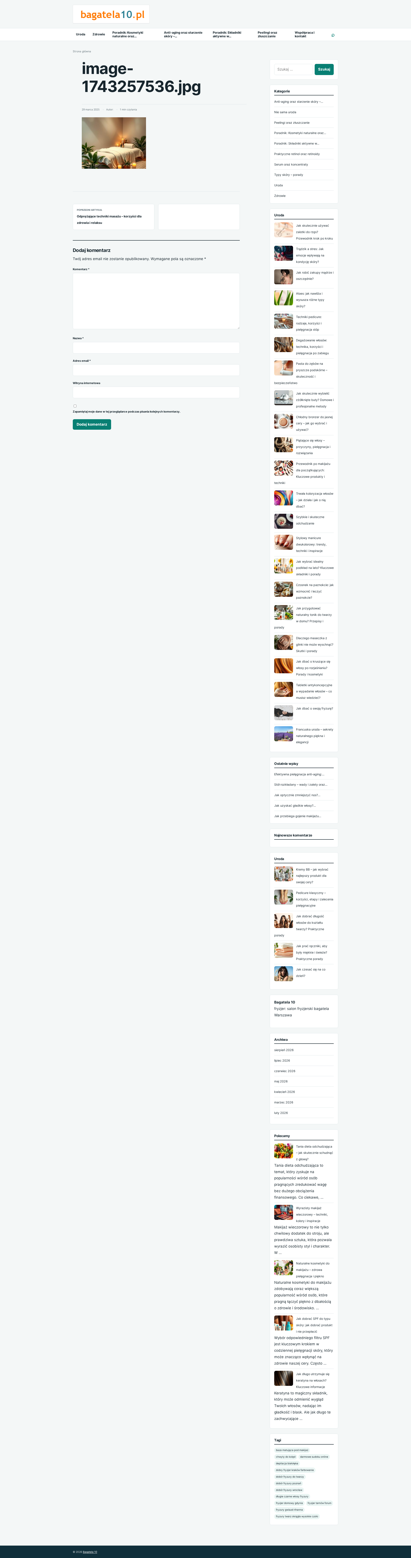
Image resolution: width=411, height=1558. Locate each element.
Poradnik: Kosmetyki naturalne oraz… (127, 34)
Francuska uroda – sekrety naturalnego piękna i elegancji (314, 736)
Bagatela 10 (90, 1551)
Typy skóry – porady (288, 174)
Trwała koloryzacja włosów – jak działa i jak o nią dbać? (314, 500)
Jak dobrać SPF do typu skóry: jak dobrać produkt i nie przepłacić (314, 1325)
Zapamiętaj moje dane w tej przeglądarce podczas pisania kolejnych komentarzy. (126, 411)
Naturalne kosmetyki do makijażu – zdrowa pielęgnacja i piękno (312, 1269)
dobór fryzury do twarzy (290, 1476)
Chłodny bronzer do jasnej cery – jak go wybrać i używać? (314, 423)
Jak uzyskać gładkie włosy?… (295, 805)
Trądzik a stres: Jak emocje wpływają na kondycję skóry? (310, 255)
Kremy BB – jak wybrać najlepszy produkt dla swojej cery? (312, 876)
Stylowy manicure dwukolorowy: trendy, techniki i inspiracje (311, 544)
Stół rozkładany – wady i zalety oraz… (301, 784)
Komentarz (81, 269)
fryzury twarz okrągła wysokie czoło (297, 1516)
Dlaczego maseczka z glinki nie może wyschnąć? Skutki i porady (314, 644)
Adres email (82, 360)
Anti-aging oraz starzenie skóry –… (183, 34)
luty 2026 (281, 1113)
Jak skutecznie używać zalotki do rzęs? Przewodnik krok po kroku (314, 232)
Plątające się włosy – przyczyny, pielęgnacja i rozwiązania (313, 446)
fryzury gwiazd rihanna (289, 1509)
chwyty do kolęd (285, 1456)
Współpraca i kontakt (304, 34)
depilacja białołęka (287, 1463)
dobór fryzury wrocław (289, 1490)
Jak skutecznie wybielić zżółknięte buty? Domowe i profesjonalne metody (315, 400)
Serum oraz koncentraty (291, 164)
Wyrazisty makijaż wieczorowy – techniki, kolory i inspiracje (312, 1214)
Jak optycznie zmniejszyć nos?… (297, 795)
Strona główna (82, 51)
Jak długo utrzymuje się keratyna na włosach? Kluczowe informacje (312, 1380)
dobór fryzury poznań (288, 1483)
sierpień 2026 (284, 1050)
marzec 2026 (283, 1102)
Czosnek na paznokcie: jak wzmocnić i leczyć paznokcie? (315, 591)
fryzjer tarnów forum (319, 1503)
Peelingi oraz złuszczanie (267, 34)
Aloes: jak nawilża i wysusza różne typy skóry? (310, 300)
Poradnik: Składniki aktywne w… (227, 34)
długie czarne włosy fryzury (292, 1496)
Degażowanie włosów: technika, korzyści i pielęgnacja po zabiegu (312, 346)
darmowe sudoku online (314, 1456)
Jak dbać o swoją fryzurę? (314, 708)
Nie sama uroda (285, 112)
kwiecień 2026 (284, 1092)
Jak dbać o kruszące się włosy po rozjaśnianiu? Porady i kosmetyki (313, 668)
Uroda (80, 34)
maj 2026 (281, 1081)
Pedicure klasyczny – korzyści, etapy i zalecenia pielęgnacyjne (314, 899)
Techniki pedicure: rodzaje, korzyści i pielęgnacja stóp (309, 323)
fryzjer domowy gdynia (289, 1503)
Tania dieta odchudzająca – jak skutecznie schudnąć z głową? (314, 1153)
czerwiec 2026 (284, 1071)
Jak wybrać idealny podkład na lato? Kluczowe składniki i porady (315, 568)
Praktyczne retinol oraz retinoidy (297, 154)
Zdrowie (98, 34)
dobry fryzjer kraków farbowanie (295, 1470)
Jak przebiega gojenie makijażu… (297, 816)
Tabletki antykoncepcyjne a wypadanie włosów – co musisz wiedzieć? (314, 691)
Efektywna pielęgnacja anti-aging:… (299, 774)
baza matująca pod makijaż (292, 1450)
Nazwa (78, 338)
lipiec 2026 (282, 1060)
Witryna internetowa (86, 383)
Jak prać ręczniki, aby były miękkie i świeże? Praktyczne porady (311, 952)
